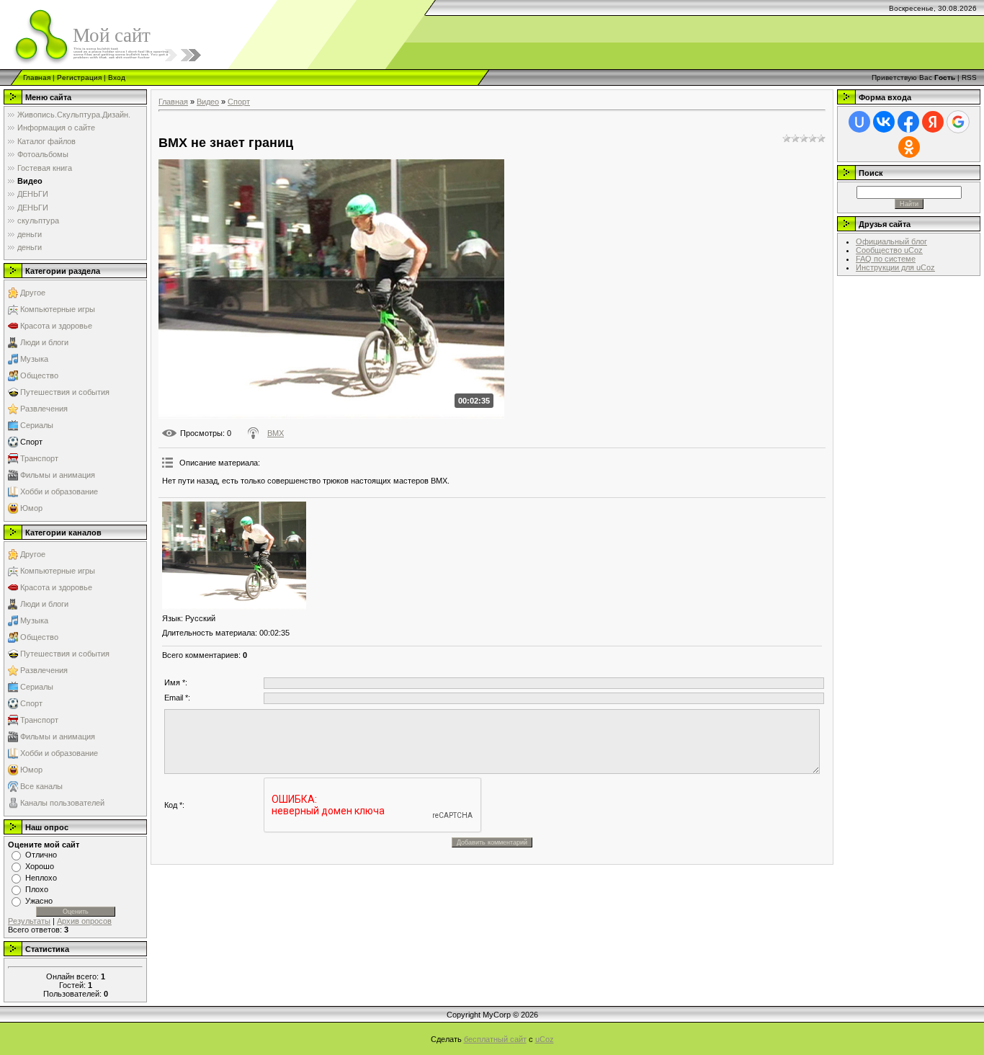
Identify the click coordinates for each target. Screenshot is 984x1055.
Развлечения (44, 408)
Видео (208, 101)
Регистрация (79, 77)
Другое (32, 292)
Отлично (41, 854)
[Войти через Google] (958, 121)
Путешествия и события (64, 392)
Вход (116, 77)
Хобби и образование (59, 491)
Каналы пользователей (62, 802)
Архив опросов (84, 921)
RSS (969, 77)
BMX (275, 433)
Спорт (31, 441)
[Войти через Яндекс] (933, 122)
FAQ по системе (886, 258)
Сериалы (36, 425)
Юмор (31, 508)
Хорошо (39, 866)
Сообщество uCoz (889, 250)
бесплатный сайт (495, 1039)
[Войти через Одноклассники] (909, 147)
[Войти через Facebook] (908, 122)
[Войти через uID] (859, 122)
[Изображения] (234, 556)
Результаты (29, 921)
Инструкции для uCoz (895, 267)
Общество (39, 375)
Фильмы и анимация (57, 475)
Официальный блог (891, 241)
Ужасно (39, 900)
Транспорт (39, 458)
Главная (36, 77)
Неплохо (41, 877)
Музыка (34, 359)
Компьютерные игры (57, 309)
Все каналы (41, 786)
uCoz (544, 1039)
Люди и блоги (44, 342)
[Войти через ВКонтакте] (884, 122)
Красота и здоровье (56, 325)
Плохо (36, 889)
